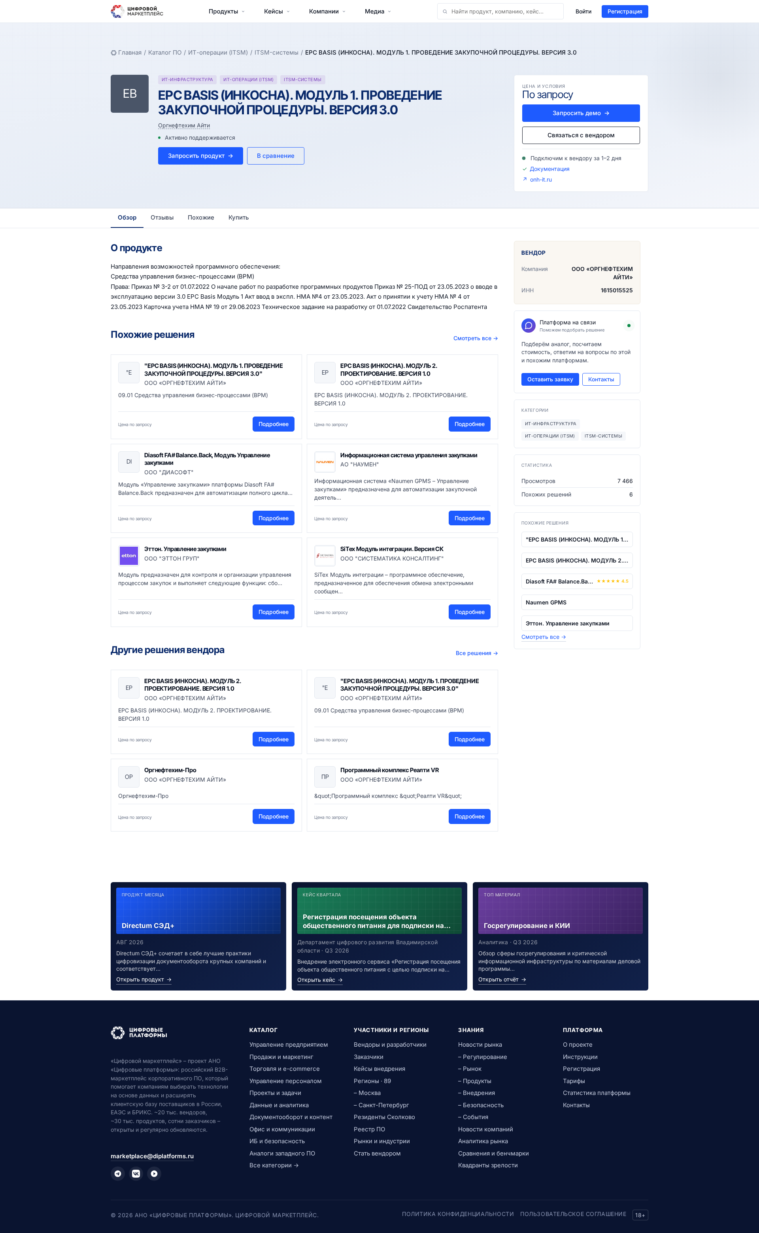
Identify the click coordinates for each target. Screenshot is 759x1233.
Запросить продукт (200, 155)
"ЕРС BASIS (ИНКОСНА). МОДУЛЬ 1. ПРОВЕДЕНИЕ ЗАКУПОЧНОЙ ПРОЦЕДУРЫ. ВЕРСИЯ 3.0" (213, 369)
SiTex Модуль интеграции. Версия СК (392, 549)
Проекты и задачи (275, 1093)
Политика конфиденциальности (458, 1213)
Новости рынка (480, 1044)
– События (473, 1117)
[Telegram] (118, 1174)
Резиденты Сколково (384, 1117)
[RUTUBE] (154, 1174)
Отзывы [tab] (162, 217)
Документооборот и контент (290, 1117)
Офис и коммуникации (282, 1129)
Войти (583, 11)
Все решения (477, 653)
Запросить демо (581, 113)
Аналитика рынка (483, 1141)
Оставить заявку (550, 379)
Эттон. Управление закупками (185, 549)
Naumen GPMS (546, 602)
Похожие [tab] (201, 217)
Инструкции (580, 1057)
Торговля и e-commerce (284, 1068)
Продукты (223, 11)
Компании (324, 11)
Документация (550, 168)
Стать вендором (377, 1153)
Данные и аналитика (279, 1105)
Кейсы (273, 11)
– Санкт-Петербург (381, 1105)
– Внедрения (476, 1093)
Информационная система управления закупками (409, 455)
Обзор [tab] (127, 217)
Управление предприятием (288, 1044)
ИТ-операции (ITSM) (218, 52)
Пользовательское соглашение (573, 1213)
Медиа (374, 11)
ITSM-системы (276, 52)
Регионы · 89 (372, 1081)
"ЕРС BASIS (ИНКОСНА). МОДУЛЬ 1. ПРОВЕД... (577, 539)
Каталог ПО (164, 52)
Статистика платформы (597, 1093)
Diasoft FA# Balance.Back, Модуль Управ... (559, 581)
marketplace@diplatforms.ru (152, 1156)
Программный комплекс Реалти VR (389, 770)
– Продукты (474, 1081)
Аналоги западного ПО (282, 1153)
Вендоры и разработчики (390, 1044)
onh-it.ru (541, 179)
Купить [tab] (238, 217)
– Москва (367, 1093)
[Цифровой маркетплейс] (170, 1033)
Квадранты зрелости (488, 1165)
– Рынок (469, 1068)
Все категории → (274, 1165)
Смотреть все (475, 338)
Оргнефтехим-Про (170, 770)
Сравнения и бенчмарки (493, 1153)
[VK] (136, 1174)
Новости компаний (485, 1129)
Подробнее (274, 423)
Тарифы (574, 1081)
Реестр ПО (369, 1129)
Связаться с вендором (581, 135)
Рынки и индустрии (382, 1141)
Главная (130, 52)
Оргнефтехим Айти (184, 125)
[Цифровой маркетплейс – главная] (137, 11)
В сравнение (276, 155)
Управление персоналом (285, 1081)
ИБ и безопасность (277, 1141)
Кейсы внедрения (379, 1068)
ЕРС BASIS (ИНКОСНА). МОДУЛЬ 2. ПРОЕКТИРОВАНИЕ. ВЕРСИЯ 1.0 (388, 369)
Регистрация (625, 11)
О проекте (578, 1044)
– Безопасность (481, 1105)
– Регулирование (482, 1057)
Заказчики (368, 1057)
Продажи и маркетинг (281, 1057)
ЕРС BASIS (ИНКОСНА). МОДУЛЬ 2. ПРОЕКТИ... (577, 560)
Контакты (601, 379)
